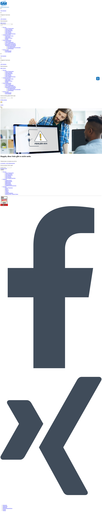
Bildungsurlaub (8, 183)
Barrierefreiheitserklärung (7, 508)
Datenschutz (5, 506)
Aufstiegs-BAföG (8, 180)
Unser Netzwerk (8, 32)
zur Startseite (2, 163)
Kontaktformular (8, 50)
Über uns (4, 27)
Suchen (2, 169)
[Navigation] (2, 25)
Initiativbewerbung (8, 38)
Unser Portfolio (8, 41)
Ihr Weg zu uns (5, 49)
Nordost (6, 190)
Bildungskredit (8, 182)
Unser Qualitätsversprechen (10, 33)
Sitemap (4, 510)
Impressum (5, 505)
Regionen (4, 186)
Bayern (6, 188)
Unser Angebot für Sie (7, 40)
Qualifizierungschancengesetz (10, 185)
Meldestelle (5, 507)
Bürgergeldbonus (8, 184)
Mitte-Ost (7, 189)
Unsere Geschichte (8, 29)
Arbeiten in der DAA (7, 34)
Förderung (5, 179)
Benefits (6, 39)
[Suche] (0, 25)
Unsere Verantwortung (9, 28)
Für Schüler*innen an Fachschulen (14, 47)
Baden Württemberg (9, 187)
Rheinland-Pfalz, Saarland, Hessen (11, 194)
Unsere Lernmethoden (9, 42)
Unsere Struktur (8, 31)
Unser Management (9, 30)
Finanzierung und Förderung (10, 44)
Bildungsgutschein (8, 181)
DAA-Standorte (8, 51)
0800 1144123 (3, 23)
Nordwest (7, 192)
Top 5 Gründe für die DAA (10, 43)
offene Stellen (7, 36)
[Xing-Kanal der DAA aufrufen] (51, 503)
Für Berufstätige (11, 48)
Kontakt (4, 509)
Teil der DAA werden (9, 35)
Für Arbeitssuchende (11, 46)
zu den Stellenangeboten (10, 163)
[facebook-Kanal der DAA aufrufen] (51, 367)
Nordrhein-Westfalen (9, 193)
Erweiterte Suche (3, 168)
